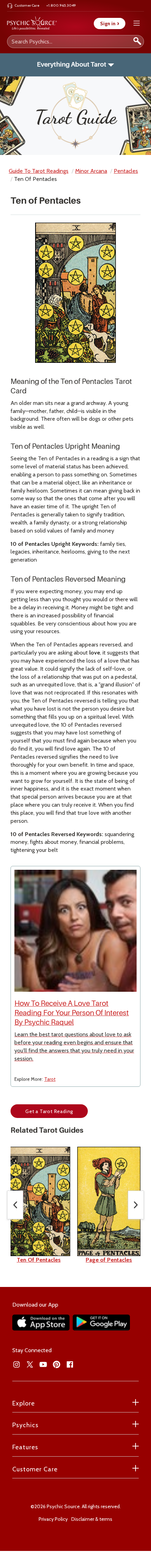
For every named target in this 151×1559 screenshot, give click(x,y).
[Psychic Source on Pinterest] (56, 1364)
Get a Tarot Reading (49, 1111)
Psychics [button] (25, 1425)
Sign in (109, 23)
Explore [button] (23, 1403)
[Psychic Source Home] (32, 23)
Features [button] (25, 1447)
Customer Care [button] (35, 1469)
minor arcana (91, 171)
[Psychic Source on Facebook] (70, 1364)
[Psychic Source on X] (30, 1364)
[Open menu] (136, 23)
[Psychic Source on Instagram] (16, 1364)
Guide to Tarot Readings (38, 171)
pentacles (126, 171)
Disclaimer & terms (91, 1519)
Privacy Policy (53, 1519)
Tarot (49, 1079)
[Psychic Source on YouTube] (43, 1364)
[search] (137, 41)
